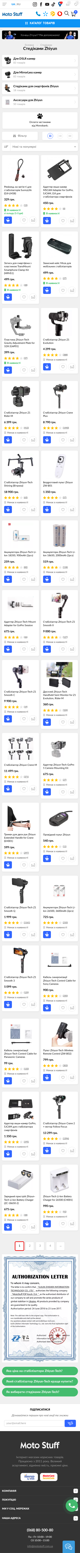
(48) (25, 285)
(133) (26, 1069)
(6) (64, 208)
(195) (26, 1142)
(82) (25, 567)
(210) (65, 922)
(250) (65, 996)
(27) (64, 278)
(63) (25, 497)
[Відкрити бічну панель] (4, 4)
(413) (26, 428)
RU (19, 4)
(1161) (27, 922)
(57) (64, 497)
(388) (65, 355)
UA (13, 4)
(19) (25, 707)
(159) (26, 992)
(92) (64, 1212)
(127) (65, 637)
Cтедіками (46, 45)
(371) (26, 777)
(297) (26, 853)
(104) (65, 710)
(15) (25, 205)
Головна (29, 45)
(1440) (66, 428)
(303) (65, 1065)
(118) (65, 567)
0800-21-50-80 (38, 13)
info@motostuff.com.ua (40, 1546)
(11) (64, 846)
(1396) (66, 1138)
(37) (25, 358)
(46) (25, 637)
